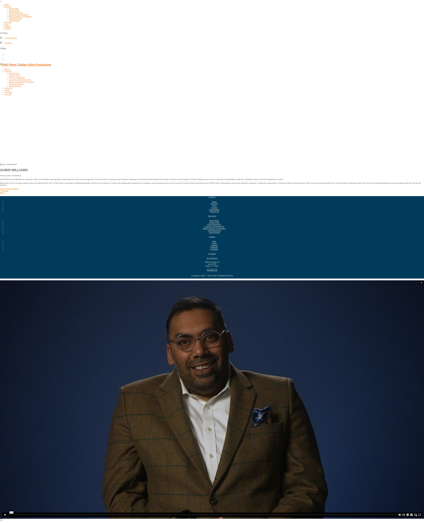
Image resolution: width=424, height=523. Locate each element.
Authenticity (214, 212)
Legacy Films (14, 11)
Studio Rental (14, 21)
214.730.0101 (212, 258)
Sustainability (214, 210)
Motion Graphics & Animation (20, 17)
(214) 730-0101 (11, 38)
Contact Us (212, 270)
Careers (214, 208)
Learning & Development (18, 15)
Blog (214, 241)
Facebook (214, 249)
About (6, 5)
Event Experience (16, 13)
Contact (7, 28)
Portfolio (7, 26)
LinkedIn (214, 245)
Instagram (214, 247)
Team (6, 24)
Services (7, 7)
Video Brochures (15, 19)
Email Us (8, 43)
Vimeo (214, 243)
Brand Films (13, 9)
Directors (7, 23)
